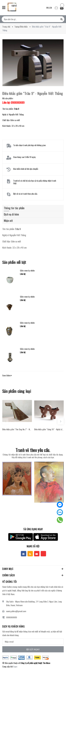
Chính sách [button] (8, 575)
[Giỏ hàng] (62, 7)
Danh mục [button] (7, 569)
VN (47, 7)
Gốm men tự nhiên (27, 270)
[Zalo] (60, 512)
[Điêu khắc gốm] (17, 411)
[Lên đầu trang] (55, 726)
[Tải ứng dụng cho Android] (20, 537)
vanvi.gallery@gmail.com (16, 611)
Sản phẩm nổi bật (14, 262)
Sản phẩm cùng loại (16, 391)
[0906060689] (60, 520)
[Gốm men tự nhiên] (10, 278)
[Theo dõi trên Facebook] (23, 553)
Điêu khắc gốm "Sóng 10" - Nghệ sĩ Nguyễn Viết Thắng (49, 429)
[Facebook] (60, 505)
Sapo (15, 666)
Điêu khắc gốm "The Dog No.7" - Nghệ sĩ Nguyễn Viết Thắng (17, 429)
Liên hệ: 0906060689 (13, 102)
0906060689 (11, 617)
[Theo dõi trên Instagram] (43, 553)
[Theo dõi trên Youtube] (36, 553)
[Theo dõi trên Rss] (30, 553)
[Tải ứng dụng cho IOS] (45, 537)
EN (51, 7)
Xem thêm (6, 375)
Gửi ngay (34, 649)
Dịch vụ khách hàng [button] (13, 626)
